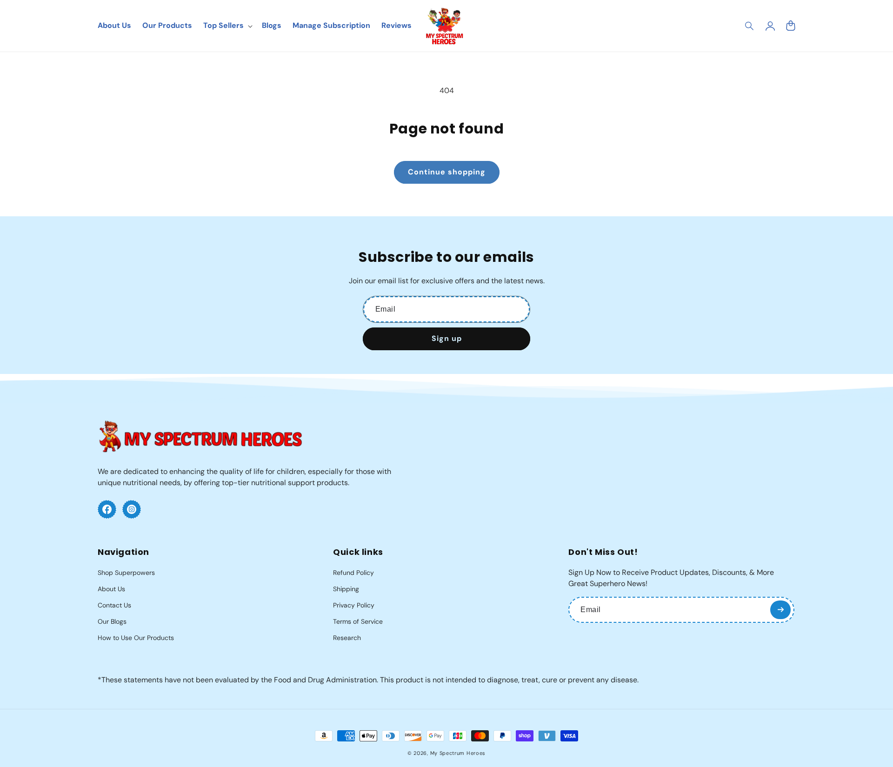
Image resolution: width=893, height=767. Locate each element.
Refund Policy (353, 572)
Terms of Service (358, 621)
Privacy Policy (353, 605)
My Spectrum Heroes (458, 753)
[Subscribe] (780, 609)
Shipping (346, 589)
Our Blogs (112, 621)
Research (347, 638)
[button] (750, 26)
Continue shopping (447, 172)
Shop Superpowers (126, 572)
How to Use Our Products (136, 638)
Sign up (447, 338)
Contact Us (114, 605)
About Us (111, 589)
